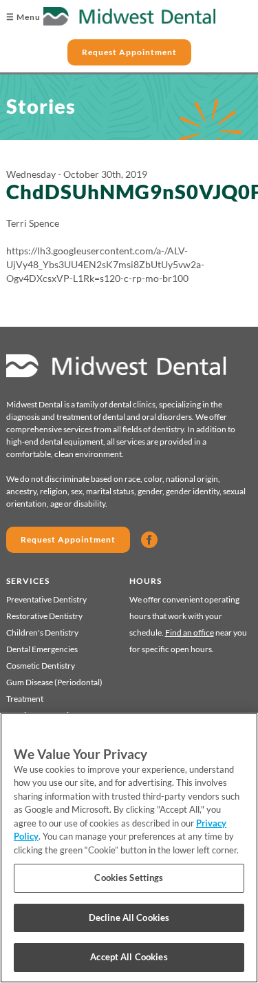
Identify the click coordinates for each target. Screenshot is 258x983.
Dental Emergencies (42, 649)
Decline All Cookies (129, 917)
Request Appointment (129, 52)
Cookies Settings (128, 877)
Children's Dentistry (42, 632)
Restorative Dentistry (44, 616)
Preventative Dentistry (46, 599)
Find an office (189, 632)
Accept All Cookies (128, 956)
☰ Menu (23, 17)
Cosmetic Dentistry (40, 665)
